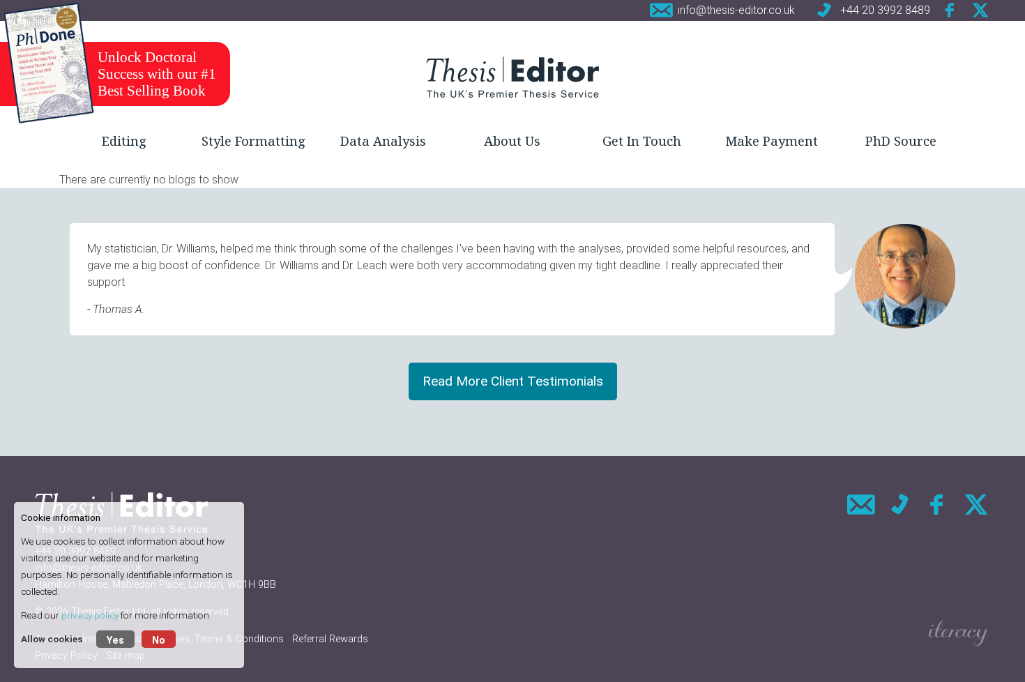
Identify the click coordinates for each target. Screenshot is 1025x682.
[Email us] (861, 504)
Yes (115, 640)
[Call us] (899, 504)
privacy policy (90, 615)
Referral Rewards (330, 639)
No (158, 640)
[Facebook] (950, 10)
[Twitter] (980, 10)
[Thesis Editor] (512, 77)
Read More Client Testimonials (513, 381)
